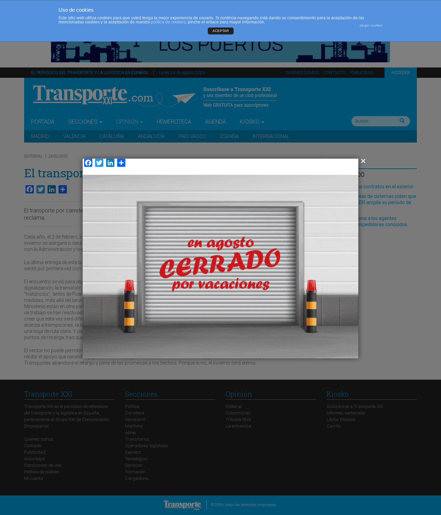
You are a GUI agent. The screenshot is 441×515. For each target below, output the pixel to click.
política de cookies (168, 22)
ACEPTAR (221, 31)
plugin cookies (371, 25)
